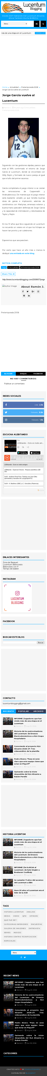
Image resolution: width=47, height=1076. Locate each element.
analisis (31, 912)
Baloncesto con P (10, 567)
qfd (24, 916)
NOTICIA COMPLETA (12, 263)
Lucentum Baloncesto (13, 564)
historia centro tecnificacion (20, 937)
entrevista (34, 928)
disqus (23, 374)
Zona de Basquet (10, 562)
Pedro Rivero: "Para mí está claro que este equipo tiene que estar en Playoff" (29, 761)
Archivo (38, 711)
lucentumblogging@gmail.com (16, 703)
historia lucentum (36, 33)
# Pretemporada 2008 (30, 267)
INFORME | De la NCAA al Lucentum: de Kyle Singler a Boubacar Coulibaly (27, 869)
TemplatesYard (32, 1069)
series (7, 932)
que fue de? (10, 920)
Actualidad (14, 87)
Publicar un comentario (14, 384)
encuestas (36, 924)
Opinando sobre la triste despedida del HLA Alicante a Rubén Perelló (27, 774)
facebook (38, 374)
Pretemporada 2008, (10, 110)
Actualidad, (30, 108)
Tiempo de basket (11, 569)
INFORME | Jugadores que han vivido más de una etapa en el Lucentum (28, 721)
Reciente (8, 711)
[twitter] (24, 957)
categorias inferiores (16, 924)
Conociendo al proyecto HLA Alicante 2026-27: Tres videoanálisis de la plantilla (27, 748)
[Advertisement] (23, 61)
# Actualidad (13, 267)
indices (17, 932)
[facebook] (21, 957)
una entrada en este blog (22, 253)
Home (4, 87)
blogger (8, 374)
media (7, 916)
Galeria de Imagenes (15, 928)
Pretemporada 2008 (29, 87)
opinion (34, 916)
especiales (9, 941)
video (16, 916)
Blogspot (30, 1073)
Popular (23, 711)
